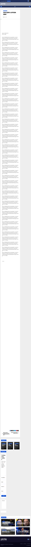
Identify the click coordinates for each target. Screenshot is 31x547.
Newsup (11, 544)
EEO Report (25, 543)
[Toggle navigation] (15, 6)
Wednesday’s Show (4, 445)
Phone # (2, 486)
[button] (28, 6)
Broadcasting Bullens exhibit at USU (14, 433)
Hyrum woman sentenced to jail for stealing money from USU (6, 433)
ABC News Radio (25, 533)
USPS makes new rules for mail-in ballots (7, 523)
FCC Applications (28, 545)
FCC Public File (28, 543)
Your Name (3, 477)
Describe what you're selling (3, 465)
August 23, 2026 (5, 533)
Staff (3, 448)
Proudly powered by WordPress (4, 544)
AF (8, 533)
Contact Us (21, 543)
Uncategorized (3, 443)
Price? (2, 491)
